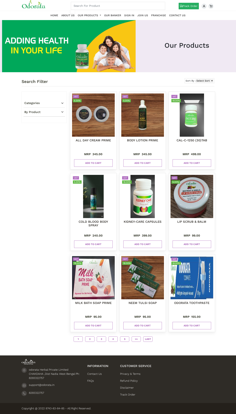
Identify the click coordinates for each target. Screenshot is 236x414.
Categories (32, 103)
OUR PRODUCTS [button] (88, 15)
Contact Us (94, 373)
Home (54, 15)
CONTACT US (177, 15)
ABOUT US (68, 15)
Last (148, 339)
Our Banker (112, 15)
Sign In (129, 15)
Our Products (186, 45)
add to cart (93, 163)
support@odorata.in (42, 385)
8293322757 (36, 392)
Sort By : (191, 80)
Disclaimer (127, 387)
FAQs (90, 380)
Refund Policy (129, 380)
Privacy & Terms (130, 373)
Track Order (190, 6)
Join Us (142, 15)
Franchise (158, 15)
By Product (32, 112)
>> (136, 339)
